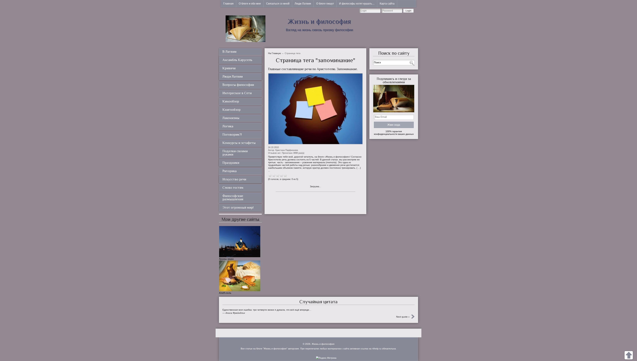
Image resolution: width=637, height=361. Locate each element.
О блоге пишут (325, 3)
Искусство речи (234, 179)
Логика (227, 126)
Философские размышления (232, 197)
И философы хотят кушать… (357, 3)
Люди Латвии (303, 3)
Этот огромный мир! (237, 207)
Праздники (230, 162)
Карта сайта (387, 3)
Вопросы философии (238, 85)
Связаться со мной (277, 3)
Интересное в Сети (237, 93)
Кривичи (229, 68)
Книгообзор (231, 109)
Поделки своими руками (235, 152)
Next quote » (403, 316)
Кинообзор (230, 101)
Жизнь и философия (319, 21)
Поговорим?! (232, 134)
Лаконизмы (230, 118)
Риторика (229, 171)
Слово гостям (232, 187)
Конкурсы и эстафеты (239, 143)
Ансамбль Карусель (237, 60)
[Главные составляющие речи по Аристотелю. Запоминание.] (315, 108)
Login (408, 10)
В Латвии (229, 51)
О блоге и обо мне (250, 3)
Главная (228, 3)
